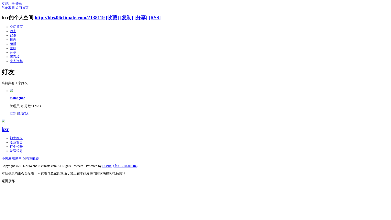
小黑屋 (6, 158)
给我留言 (16, 142)
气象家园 (8, 8)
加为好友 (16, 138)
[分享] (140, 17)
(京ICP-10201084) (125, 166)
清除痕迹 (32, 158)
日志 (13, 39)
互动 (13, 113)
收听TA (23, 113)
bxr (5, 129)
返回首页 (22, 8)
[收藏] (112, 17)
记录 (13, 35)
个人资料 (16, 61)
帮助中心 (18, 158)
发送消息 (16, 151)
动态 (13, 31)
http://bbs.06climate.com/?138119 (70, 17)
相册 (13, 44)
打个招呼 (16, 146)
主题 (13, 48)
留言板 (15, 56)
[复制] (126, 17)
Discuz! (107, 166)
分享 (13, 52)
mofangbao (17, 98)
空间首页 (16, 27)
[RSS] (155, 17)
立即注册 (8, 3)
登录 (18, 3)
